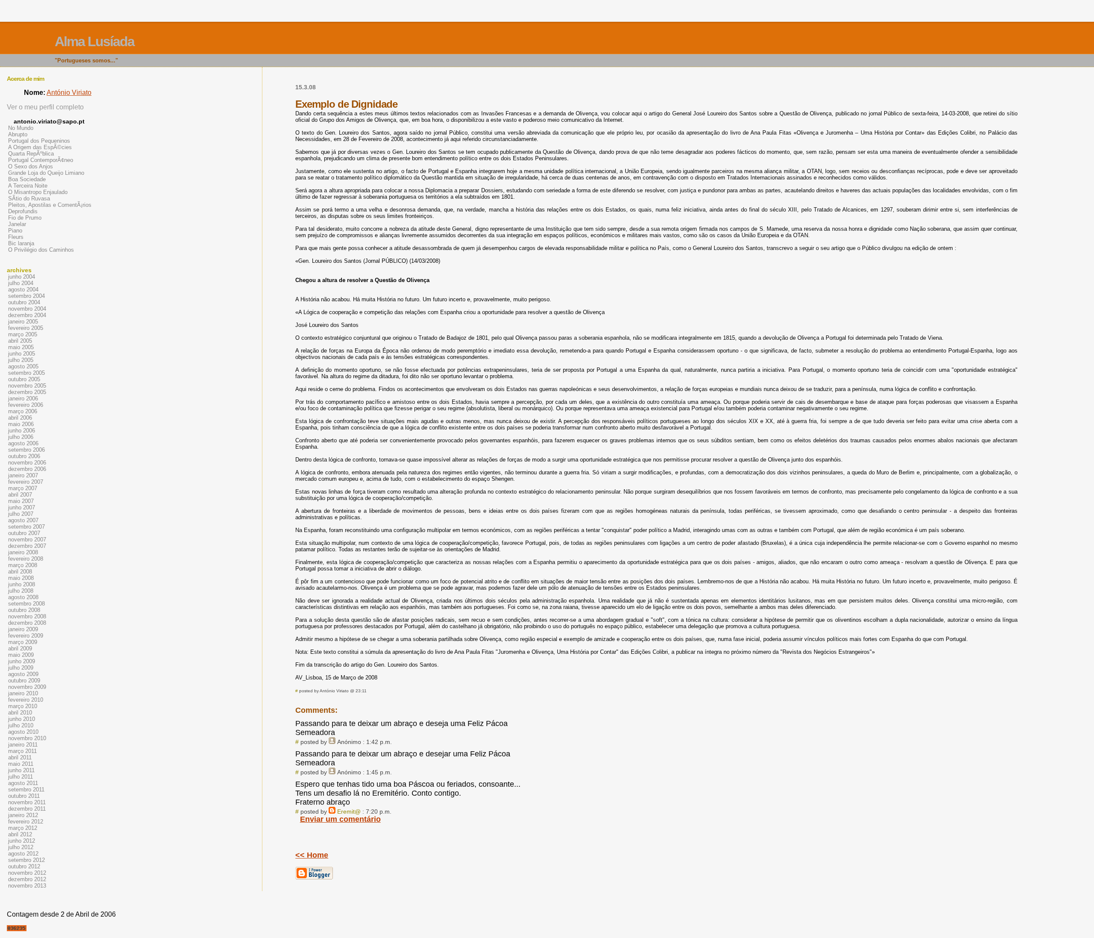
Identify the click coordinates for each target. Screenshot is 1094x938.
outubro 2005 (24, 379)
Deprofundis (23, 211)
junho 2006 (21, 430)
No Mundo (20, 128)
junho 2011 (21, 770)
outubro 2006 (24, 456)
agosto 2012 (23, 853)
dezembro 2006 (27, 469)
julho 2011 (20, 776)
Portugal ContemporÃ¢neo (40, 160)
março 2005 (22, 334)
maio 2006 (21, 424)
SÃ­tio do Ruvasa (29, 198)
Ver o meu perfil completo (45, 107)
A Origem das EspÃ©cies (40, 147)
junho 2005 (21, 353)
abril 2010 (20, 712)
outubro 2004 (24, 302)
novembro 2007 (27, 539)
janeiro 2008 (23, 552)
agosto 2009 (23, 674)
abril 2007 (20, 494)
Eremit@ (349, 811)
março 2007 (22, 488)
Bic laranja (21, 243)
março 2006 (22, 411)
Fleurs (16, 237)
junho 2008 (21, 584)
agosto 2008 (23, 597)
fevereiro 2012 (25, 821)
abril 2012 (20, 834)
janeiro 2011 (23, 744)
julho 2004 (20, 283)
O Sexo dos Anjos (30, 166)
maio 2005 (21, 347)
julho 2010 (20, 725)
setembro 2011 (26, 789)
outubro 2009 (24, 680)
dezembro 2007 (27, 546)
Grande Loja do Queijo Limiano (46, 173)
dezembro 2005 (27, 392)
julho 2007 (20, 514)
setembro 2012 (26, 860)
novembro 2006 (27, 462)
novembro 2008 (27, 616)
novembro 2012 (27, 873)
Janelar (17, 224)
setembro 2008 (26, 603)
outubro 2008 (24, 610)
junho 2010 (21, 719)
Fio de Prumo (24, 218)
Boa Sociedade (27, 179)
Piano (15, 230)
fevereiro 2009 (25, 635)
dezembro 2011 (27, 809)
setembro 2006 (26, 450)
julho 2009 (20, 668)
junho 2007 (21, 507)
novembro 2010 (27, 738)
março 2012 (22, 828)
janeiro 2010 (23, 693)
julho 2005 (20, 360)
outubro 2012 (24, 866)
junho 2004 (21, 276)
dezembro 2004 (27, 315)
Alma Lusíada (94, 41)
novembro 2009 (27, 687)
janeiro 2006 (23, 398)
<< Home (311, 855)
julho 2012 (20, 847)
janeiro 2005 (23, 321)
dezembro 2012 (27, 879)
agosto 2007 (23, 520)
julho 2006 (20, 437)
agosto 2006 (23, 443)
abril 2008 (20, 571)
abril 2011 (20, 757)
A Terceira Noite (27, 185)
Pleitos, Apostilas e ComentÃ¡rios (49, 205)
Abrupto (17, 134)
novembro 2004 (27, 309)
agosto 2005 (23, 366)
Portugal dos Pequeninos (39, 141)
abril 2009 (20, 648)
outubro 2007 (24, 533)
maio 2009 (21, 655)
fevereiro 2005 (25, 328)
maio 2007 (21, 501)
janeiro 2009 (23, 629)
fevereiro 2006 (25, 405)
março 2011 (22, 751)
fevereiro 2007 (25, 482)
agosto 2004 (23, 289)
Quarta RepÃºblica (31, 153)
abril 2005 (20, 341)
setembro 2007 (26, 526)
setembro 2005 (26, 373)
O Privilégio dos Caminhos (41, 250)
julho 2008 (20, 591)
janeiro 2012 (23, 815)
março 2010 (22, 706)
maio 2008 (21, 578)
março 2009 (22, 642)
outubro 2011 (24, 796)
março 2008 (22, 565)
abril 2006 (20, 418)
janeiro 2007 (23, 475)
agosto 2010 (23, 732)
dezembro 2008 (27, 623)
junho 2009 (21, 661)
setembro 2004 (26, 296)
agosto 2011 (23, 783)
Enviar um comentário (340, 819)
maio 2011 (20, 764)
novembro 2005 (27, 385)
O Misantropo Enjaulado (38, 192)
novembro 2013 (27, 885)
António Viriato (69, 92)
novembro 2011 (27, 802)
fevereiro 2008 (25, 559)
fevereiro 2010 (25, 700)
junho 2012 (21, 841)
